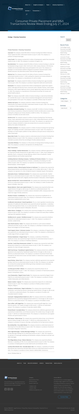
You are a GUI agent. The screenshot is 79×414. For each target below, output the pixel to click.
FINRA (9, 408)
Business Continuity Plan (33, 408)
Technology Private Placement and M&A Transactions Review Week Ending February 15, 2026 (65, 80)
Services (27, 10)
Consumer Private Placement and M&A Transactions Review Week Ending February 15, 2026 (65, 89)
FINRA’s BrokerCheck (8, 410)
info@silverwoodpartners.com (35, 389)
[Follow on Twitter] (8, 389)
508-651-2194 (33, 386)
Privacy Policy (25, 408)
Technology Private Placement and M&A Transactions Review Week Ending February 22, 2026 (65, 51)
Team (47, 5)
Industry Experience (57, 5)
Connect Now (64, 397)
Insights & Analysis (38, 5)
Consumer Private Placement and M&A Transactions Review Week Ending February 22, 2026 (65, 60)
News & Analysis (58, 363)
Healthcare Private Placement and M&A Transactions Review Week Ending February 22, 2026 (65, 70)
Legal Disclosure (17, 408)
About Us (27, 5)
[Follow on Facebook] (11, 389)
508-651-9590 (33, 388)
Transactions (36, 10)
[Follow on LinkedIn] (5, 389)
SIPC (12, 408)
